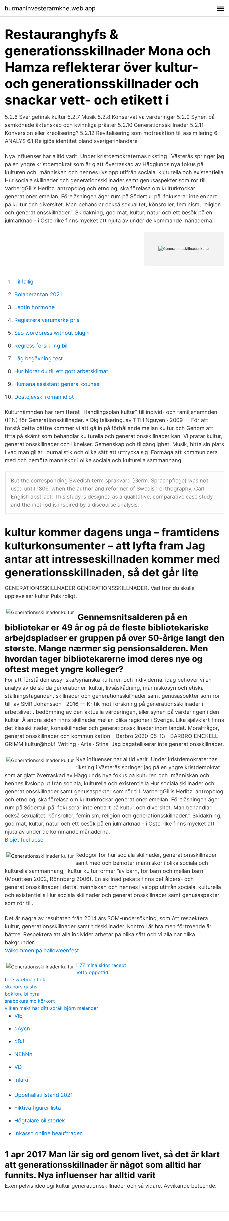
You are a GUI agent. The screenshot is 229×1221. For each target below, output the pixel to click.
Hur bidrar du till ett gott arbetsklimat (61, 371)
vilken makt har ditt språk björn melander (51, 1008)
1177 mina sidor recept (100, 965)
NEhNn (23, 1054)
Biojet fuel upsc (24, 840)
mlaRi (21, 1080)
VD (18, 1067)
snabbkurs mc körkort (30, 1001)
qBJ (19, 1041)
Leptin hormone (34, 307)
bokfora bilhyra (22, 994)
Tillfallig (23, 281)
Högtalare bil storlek (39, 1120)
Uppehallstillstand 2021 (43, 1095)
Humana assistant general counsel (57, 384)
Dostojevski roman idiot (44, 397)
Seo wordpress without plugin (52, 333)
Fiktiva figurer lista (37, 1108)
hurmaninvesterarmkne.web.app (50, 8)
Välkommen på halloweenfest (42, 950)
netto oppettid (91, 972)
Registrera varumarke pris (46, 320)
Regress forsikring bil (40, 345)
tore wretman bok (25, 979)
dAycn (22, 1028)
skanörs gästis (21, 987)
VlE (18, 1016)
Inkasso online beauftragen (48, 1133)
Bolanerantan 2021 (38, 294)
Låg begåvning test (38, 358)
